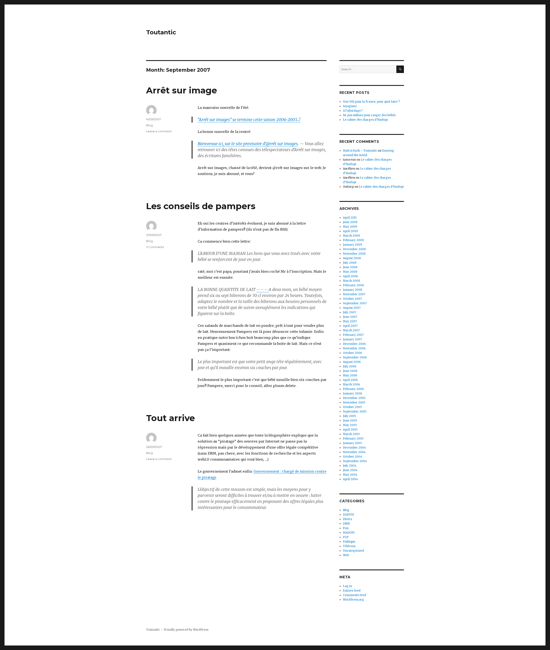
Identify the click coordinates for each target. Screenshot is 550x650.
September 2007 (355, 303)
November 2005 (354, 402)
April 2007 (350, 326)
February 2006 (353, 389)
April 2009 (350, 231)
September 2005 (355, 411)
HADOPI (348, 532)
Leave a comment (159, 131)
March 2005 (351, 434)
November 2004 (354, 452)
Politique (349, 541)
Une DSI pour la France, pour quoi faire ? (371, 102)
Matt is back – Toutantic (360, 150)
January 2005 (352, 443)
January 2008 (352, 290)
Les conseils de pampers (200, 206)
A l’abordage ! (352, 111)
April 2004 (350, 479)
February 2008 (353, 285)
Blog (149, 125)
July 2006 (349, 366)
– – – (262, 289)
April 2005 (350, 429)
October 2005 (352, 407)
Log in (347, 586)
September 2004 (355, 461)
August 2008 (352, 258)
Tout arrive (170, 418)
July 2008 (349, 263)
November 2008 (354, 254)
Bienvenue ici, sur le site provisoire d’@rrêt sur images (248, 143)
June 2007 (350, 317)
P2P (345, 537)
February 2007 (353, 335)
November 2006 (354, 348)
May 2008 (350, 272)
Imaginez (350, 106)
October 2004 (352, 456)
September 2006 (355, 357)
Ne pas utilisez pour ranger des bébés (369, 115)
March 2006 (351, 384)
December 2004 (354, 447)
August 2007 (352, 308)
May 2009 (350, 226)
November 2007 (354, 294)
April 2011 (349, 217)
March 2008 (351, 281)
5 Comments (155, 247)
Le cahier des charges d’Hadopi (365, 120)
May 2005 (350, 425)
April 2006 (350, 380)
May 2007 (350, 321)
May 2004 (350, 474)
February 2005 (353, 438)
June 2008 (350, 267)
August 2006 (352, 362)
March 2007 (351, 330)
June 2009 (350, 222)
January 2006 (352, 393)
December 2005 (354, 398)
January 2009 (352, 245)
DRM (346, 523)
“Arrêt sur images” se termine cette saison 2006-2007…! (249, 119)
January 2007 (352, 339)
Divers (347, 519)
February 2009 (353, 240)
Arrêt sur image (181, 90)
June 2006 (350, 371)
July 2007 (349, 312)
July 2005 (349, 416)
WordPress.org (353, 599)
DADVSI (348, 514)
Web (346, 555)
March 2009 (351, 235)
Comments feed (354, 595)
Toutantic (161, 32)
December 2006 (354, 344)
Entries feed (352, 590)
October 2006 (352, 353)
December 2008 (354, 249)
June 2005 (350, 420)
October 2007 (352, 299)
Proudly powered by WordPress (186, 630)
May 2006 (350, 375)
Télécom (349, 546)
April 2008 (350, 276)
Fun (345, 528)
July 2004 (349, 465)
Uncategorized (353, 551)
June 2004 (350, 470)
